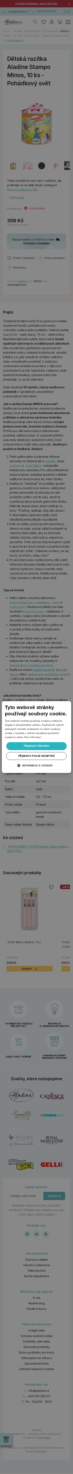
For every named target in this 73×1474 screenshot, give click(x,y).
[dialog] (36, 737)
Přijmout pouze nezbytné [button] (36, 756)
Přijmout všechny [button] (36, 746)
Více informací (32, 737)
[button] (36, 765)
